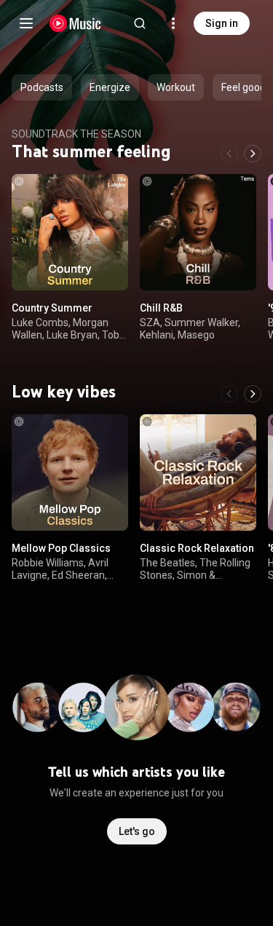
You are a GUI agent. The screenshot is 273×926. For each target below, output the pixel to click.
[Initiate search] (139, 23)
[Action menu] (112, 193)
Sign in (221, 23)
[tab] (42, 87)
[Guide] (26, 23)
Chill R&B (161, 308)
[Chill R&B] (198, 232)
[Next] (252, 153)
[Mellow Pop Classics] (70, 472)
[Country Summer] (70, 232)
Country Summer (52, 308)
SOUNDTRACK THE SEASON (76, 134)
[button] (104, 267)
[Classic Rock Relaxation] (198, 472)
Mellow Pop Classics (61, 548)
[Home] (75, 23)
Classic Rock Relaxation (197, 548)
